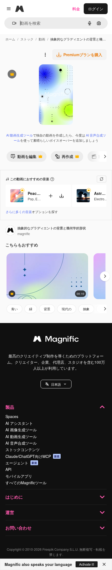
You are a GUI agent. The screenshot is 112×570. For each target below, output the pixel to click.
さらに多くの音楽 (19, 211)
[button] (56, 384)
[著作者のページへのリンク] (10, 231)
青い (14, 308)
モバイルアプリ (18, 476)
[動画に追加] (50, 196)
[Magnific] (56, 340)
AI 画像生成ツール (21, 429)
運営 (9, 512)
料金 (76, 8)
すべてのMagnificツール (25, 482)
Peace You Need (34, 193)
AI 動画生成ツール (19, 135)
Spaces (11, 416)
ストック (26, 39)
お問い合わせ (18, 528)
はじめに (14, 497)
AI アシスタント (19, 423)
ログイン (95, 8)
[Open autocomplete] (12, 23)
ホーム (10, 39)
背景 (47, 308)
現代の (66, 308)
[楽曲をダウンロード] (61, 196)
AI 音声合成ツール (21, 443)
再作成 (64, 158)
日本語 (56, 384)
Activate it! (86, 564)
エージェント (21, 462)
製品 (9, 407)
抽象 (86, 308)
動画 (42, 39)
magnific (23, 233)
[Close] (104, 564)
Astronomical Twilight (101, 193)
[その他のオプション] (45, 54)
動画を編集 (23, 158)
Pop (31, 199)
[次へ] (105, 156)
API (8, 469)
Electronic (101, 199)
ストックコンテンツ (22, 449)
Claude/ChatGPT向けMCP (32, 456)
